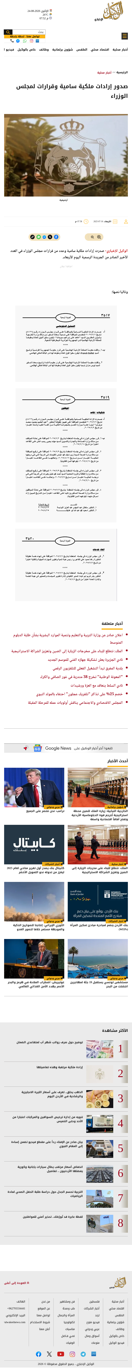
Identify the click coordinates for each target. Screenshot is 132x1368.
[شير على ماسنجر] (44, 237)
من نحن (45, 1301)
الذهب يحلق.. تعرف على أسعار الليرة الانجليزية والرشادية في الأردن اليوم (52, 1094)
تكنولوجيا (69, 1322)
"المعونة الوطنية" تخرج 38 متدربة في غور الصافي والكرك (81, 677)
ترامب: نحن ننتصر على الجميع (45, 811)
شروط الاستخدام (40, 1322)
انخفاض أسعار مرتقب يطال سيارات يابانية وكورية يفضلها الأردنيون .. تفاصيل (50, 1169)
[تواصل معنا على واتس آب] (24, 41)
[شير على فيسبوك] (56, 237)
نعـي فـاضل (68, 1336)
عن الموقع (44, 1308)
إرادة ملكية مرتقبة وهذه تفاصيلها (60, 1067)
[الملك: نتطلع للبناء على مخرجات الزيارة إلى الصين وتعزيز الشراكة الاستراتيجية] (98, 844)
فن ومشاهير (67, 1301)
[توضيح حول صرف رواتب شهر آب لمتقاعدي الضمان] (99, 1049)
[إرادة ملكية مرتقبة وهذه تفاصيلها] (99, 1074)
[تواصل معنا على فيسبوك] (18, 41)
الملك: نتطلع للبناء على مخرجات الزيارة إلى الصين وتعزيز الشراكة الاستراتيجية (67, 651)
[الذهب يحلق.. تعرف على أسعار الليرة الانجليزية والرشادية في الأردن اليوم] (99, 1099)
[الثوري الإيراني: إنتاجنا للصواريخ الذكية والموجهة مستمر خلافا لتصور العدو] (34, 901)
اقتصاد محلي (100, 49)
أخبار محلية (120, 49)
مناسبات (70, 1329)
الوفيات (70, 1342)
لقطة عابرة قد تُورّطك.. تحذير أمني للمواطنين (53, 1217)
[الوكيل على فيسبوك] (38, 1354)
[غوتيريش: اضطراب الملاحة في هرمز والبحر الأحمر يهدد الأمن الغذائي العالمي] (34, 959)
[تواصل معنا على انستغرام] (31, 40)
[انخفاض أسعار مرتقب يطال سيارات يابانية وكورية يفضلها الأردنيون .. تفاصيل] (99, 1174)
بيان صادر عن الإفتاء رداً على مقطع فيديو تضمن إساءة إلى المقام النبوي (47, 1144)
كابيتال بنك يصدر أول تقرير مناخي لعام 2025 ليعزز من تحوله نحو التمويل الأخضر (35, 870)
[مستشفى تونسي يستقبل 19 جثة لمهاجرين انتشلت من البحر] (98, 959)
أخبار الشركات (52, 864)
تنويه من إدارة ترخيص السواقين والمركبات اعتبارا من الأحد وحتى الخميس (47, 1119)
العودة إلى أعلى (15, 1283)
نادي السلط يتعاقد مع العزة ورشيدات (96, 685)
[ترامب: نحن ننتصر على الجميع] (34, 787)
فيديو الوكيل (116, 1342)
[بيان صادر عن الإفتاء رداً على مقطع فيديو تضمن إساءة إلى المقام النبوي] (99, 1149)
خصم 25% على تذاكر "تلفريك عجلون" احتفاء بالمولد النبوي (79, 694)
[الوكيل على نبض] (93, 1353)
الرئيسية (122, 72)
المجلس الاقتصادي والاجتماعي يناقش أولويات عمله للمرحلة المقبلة (75, 703)
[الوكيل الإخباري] (110, 13)
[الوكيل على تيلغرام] (83, 1354)
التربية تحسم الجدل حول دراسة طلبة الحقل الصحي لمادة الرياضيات (45, 1194)
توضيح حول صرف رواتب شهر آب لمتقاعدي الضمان (49, 1042)
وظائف (44, 49)
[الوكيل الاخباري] (118, 1283)
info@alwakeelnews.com (14, 1322)
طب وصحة (69, 1308)
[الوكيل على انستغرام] (72, 1354)
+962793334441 (16, 1308)
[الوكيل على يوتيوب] (60, 1353)
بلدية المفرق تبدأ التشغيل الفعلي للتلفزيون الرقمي (88, 668)
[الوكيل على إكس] (49, 1354)
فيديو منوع (93, 1322)
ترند (97, 1315)
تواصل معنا (43, 1315)
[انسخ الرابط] (32, 237)
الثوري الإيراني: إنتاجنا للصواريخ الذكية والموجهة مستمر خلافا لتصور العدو (38, 927)
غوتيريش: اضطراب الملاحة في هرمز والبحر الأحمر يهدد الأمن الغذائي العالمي (36, 984)
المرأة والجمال (66, 1315)
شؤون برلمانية (62, 49)
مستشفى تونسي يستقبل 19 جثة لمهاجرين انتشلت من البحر (99, 984)
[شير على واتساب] (38, 237)
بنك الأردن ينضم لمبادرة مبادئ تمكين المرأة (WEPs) (99, 927)
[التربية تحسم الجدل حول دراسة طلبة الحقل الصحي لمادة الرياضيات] (99, 1199)
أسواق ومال (92, 1336)
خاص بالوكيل (27, 49)
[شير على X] (50, 237)
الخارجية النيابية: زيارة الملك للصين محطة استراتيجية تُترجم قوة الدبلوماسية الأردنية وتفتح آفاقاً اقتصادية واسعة (100, 815)
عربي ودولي (53, 807)
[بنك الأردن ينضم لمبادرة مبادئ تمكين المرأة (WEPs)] (98, 901)
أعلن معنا (44, 1329)
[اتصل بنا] (12, 40)
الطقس (81, 49)
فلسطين (94, 1301)
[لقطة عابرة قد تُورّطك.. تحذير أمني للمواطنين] (99, 1224)
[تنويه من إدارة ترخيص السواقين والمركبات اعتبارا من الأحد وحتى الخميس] (99, 1124)
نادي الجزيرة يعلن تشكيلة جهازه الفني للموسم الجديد (85, 660)
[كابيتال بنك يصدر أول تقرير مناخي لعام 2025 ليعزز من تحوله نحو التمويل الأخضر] (34, 844)
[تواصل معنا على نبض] (37, 40)
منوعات (95, 1342)
